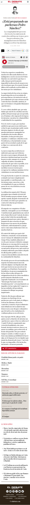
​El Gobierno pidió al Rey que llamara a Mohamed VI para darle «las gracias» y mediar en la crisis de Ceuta (16, 476)
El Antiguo (5, 416)
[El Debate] (15, 1)
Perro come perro (9, 18)
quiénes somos (10, 494)
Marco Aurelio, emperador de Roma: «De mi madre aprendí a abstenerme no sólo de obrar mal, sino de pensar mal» (16, 431)
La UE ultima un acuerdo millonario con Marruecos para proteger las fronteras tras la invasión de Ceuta (16, 467)
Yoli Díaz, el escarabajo (8, 380)
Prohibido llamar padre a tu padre (12, 357)
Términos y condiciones (9, 496)
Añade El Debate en (17, 50)
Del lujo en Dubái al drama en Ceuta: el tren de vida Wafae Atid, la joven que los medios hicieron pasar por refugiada (16, 458)
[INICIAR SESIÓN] (28, 2)
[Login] (28, 2)
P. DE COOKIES (9, 498)
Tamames (4, 374)
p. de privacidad (22, 496)
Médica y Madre (6, 363)
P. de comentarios (19, 498)
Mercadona (5, 369)
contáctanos (19, 494)
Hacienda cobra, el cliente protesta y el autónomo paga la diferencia (14, 394)
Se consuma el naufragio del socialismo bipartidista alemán (14, 410)
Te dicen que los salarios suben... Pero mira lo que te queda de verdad (14, 402)
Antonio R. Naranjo (21, 18)
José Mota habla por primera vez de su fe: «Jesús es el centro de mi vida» (16, 449)
